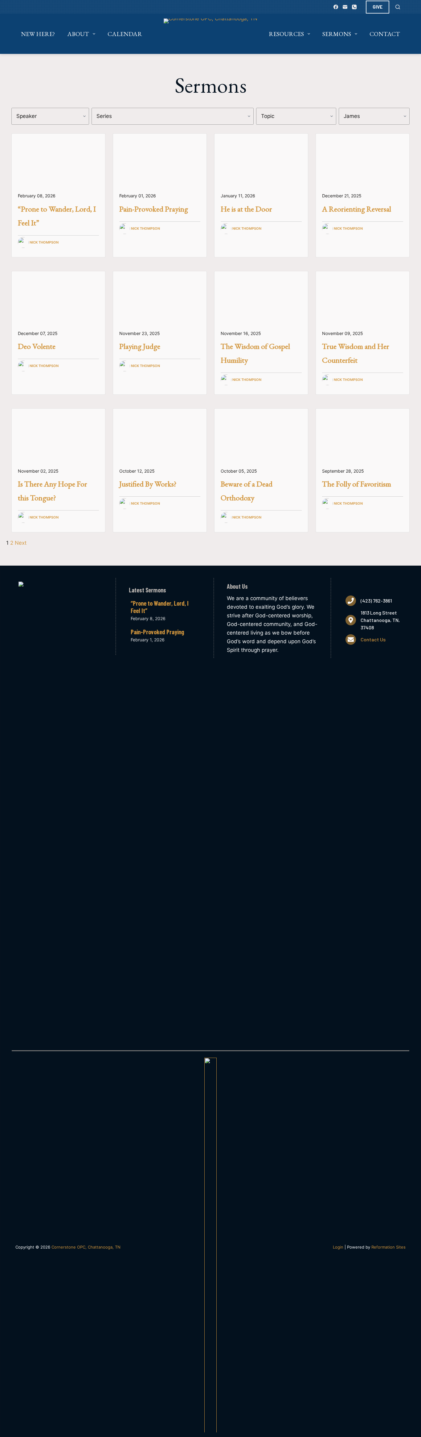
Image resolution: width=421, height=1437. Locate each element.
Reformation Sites (388, 1247)
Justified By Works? (148, 484)
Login (338, 1247)
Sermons (336, 34)
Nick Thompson (44, 242)
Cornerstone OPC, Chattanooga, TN (86, 1247)
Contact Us (373, 639)
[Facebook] (335, 7)
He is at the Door (246, 209)
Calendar (125, 34)
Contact (385, 34)
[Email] (345, 7)
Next (21, 543)
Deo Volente (36, 346)
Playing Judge (139, 346)
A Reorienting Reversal (356, 209)
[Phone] (354, 7)
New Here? (38, 34)
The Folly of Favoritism (356, 484)
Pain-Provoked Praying (153, 209)
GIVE (377, 7)
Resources (286, 34)
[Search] (397, 7)
